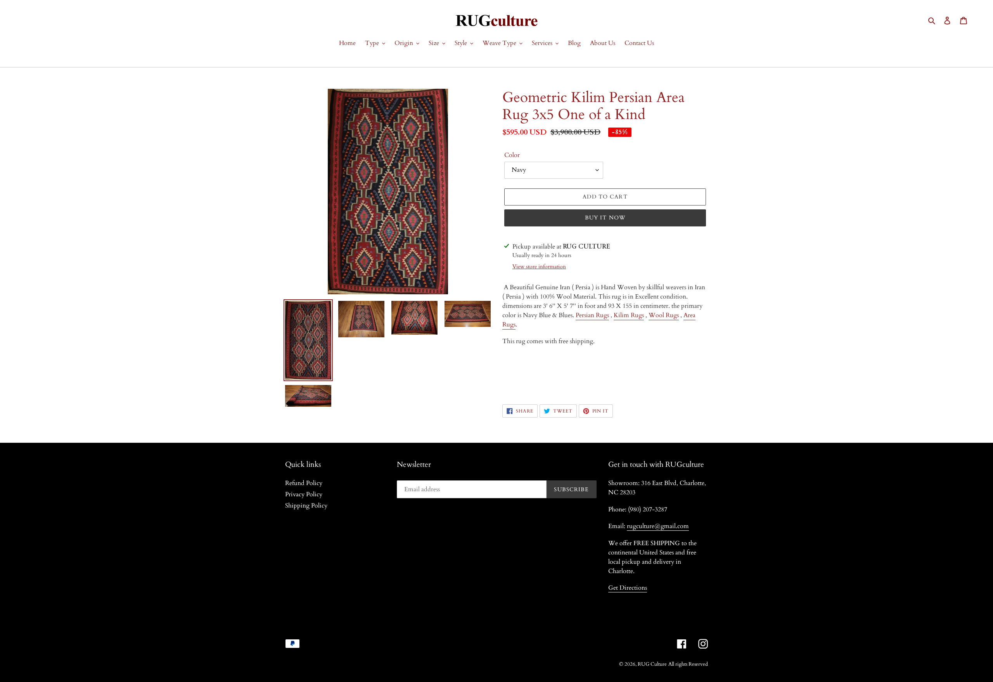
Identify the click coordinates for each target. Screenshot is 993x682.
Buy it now (605, 217)
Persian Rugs (592, 315)
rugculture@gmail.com (658, 526)
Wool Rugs (664, 315)
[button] (605, 367)
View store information (539, 266)
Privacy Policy (303, 494)
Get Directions (627, 588)
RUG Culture (652, 664)
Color (512, 155)
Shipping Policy (306, 505)
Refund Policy (303, 483)
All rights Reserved (688, 664)
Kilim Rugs (629, 315)
